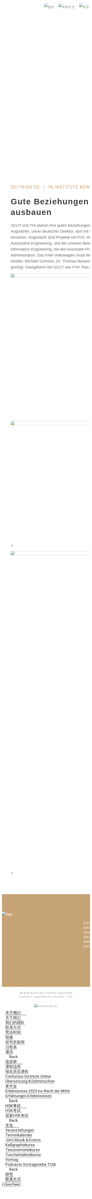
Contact (25, 996)
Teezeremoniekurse (22, 1149)
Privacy (59, 996)
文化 (9, 1125)
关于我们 (13, 1012)
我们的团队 (15, 1022)
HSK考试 (13, 1105)
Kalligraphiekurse (20, 1145)
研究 (9, 1174)
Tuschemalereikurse (23, 1154)
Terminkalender (18, 1135)
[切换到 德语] (49, 7)
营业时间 (13, 1032)
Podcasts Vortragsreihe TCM (30, 1164)
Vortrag (11, 1159)
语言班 (11, 1061)
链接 (9, 1037)
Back (13, 1056)
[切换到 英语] (84, 7)
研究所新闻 (15, 1042)
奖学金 (11, 1086)
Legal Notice (42, 996)
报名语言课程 (16, 1071)
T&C (70, 996)
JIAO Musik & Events (23, 1140)
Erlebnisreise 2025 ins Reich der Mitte (37, 1091)
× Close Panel (10, 1184)
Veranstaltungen (19, 1130)
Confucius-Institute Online (28, 1076)
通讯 (9, 1052)
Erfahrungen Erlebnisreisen (28, 1096)
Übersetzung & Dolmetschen (30, 1081)
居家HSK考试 (16, 1115)
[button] (22, 1012)
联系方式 (13, 1027)
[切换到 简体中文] (67, 7)
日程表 (11, 1047)
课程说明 (13, 1066)
